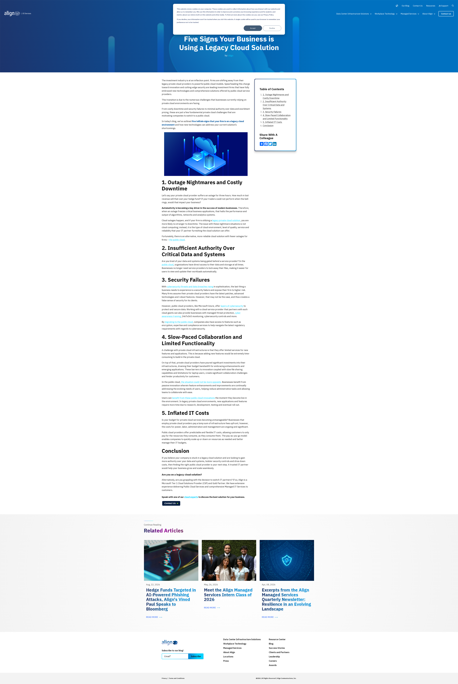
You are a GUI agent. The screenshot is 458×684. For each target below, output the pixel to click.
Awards (273, 665)
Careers (273, 661)
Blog (271, 644)
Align (230, 55)
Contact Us (418, 6)
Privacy (164, 678)
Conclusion (268, 125)
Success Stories (277, 648)
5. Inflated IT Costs (272, 122)
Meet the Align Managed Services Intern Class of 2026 (228, 594)
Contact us (446, 14)
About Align (427, 13)
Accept (253, 28)
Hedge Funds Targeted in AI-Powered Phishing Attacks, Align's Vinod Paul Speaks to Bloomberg (171, 599)
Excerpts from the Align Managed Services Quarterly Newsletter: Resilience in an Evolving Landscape (286, 599)
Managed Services (408, 13)
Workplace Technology (385, 13)
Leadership (274, 657)
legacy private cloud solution (226, 220)
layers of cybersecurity (232, 306)
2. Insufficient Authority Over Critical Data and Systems (274, 105)
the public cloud (177, 239)
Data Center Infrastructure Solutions (352, 13)
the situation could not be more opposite (201, 382)
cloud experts (191, 497)
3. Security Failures (272, 111)
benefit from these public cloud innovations (193, 398)
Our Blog (405, 6)
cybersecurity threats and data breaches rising (190, 286)
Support (444, 6)
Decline (272, 28)
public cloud (168, 264)
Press (226, 661)
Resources (430, 6)
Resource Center (277, 639)
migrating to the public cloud (179, 322)
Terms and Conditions (177, 678)
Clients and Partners (279, 652)
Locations (228, 657)
